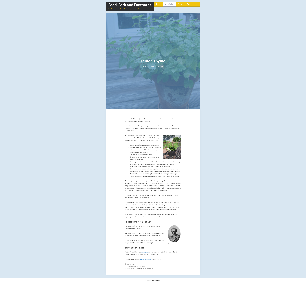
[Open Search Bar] (196, 4)
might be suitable (145, 259)
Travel (180, 4)
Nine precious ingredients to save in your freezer (140, 268)
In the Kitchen (169, 4)
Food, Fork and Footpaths (129, 5)
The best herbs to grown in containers (137, 266)
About (189, 4)
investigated (145, 252)
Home (158, 4)
